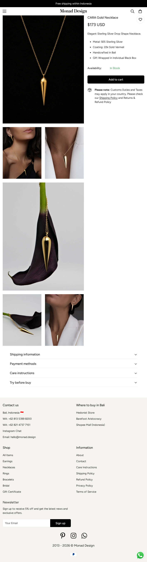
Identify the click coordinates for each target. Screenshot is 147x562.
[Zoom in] (78, 23)
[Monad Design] (73, 11)
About (80, 455)
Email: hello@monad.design (19, 437)
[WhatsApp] (84, 535)
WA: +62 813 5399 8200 (17, 418)
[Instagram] (73, 535)
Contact (81, 461)
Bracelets (8, 479)
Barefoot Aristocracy (88, 418)
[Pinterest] (63, 535)
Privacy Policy (84, 485)
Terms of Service (86, 491)
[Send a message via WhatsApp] (140, 555)
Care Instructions (86, 467)
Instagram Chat (12, 431)
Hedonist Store (85, 412)
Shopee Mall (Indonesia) (90, 424)
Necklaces (9, 467)
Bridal (6, 485)
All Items (8, 455)
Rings (6, 473)
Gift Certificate (12, 491)
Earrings (7, 461)
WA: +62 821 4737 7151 (16, 424)
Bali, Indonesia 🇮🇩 (13, 412)
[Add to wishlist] (140, 19)
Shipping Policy (108, 97)
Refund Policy (84, 479)
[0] (140, 11)
